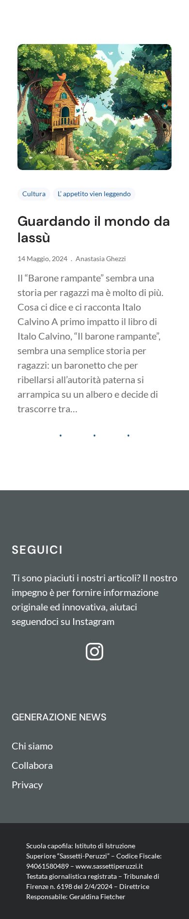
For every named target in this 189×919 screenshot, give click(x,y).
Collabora (32, 765)
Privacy (27, 784)
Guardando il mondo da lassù (93, 229)
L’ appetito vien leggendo (94, 193)
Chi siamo (32, 745)
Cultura (34, 193)
